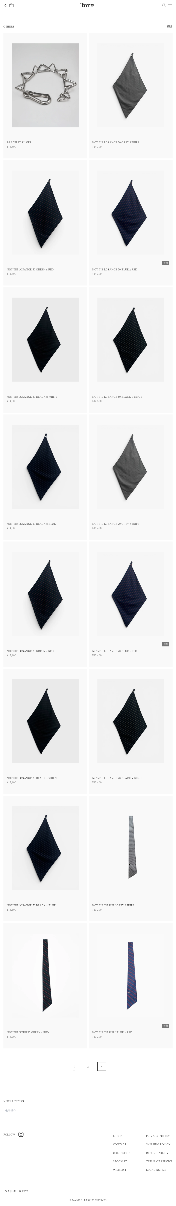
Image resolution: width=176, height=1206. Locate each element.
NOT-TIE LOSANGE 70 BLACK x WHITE (32, 778)
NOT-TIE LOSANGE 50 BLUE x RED (114, 269)
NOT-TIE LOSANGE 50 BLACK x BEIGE (117, 396)
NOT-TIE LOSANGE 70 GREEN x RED (30, 651)
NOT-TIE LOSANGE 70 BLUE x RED (114, 651)
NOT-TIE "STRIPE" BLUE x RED (112, 1032)
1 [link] (74, 1066)
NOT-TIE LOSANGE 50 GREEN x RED (30, 269)
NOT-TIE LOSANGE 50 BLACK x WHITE (32, 396)
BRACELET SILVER (19, 142)
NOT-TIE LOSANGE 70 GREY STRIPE (115, 523)
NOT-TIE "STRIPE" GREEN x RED (28, 1032)
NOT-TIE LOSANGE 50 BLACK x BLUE (31, 523)
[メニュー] (170, 5)
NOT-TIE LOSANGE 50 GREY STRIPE (115, 142)
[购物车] (11, 5)
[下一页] (101, 1066)
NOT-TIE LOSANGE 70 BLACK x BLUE (31, 905)
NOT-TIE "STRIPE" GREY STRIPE (113, 905)
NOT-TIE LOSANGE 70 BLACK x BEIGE (117, 778)
